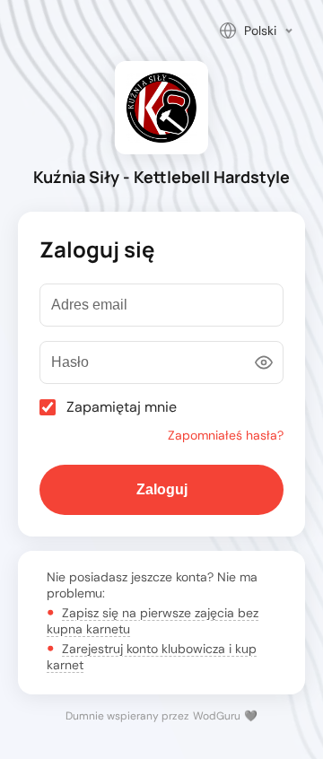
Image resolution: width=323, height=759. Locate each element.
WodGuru (216, 716)
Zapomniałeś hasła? (226, 435)
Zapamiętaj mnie (121, 407)
